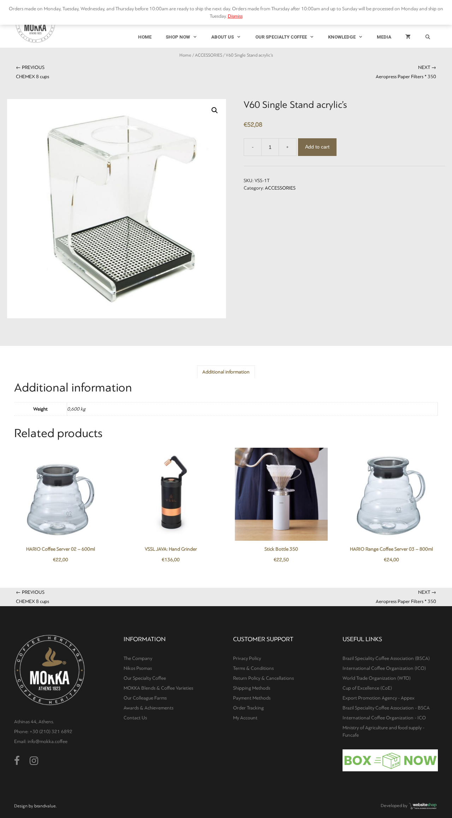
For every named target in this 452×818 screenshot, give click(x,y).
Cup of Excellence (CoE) (367, 688)
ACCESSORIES (208, 55)
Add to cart (317, 147)
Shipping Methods (251, 688)
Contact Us (135, 717)
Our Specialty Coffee (145, 678)
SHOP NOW (178, 37)
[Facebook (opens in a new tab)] (17, 761)
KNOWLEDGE (342, 37)
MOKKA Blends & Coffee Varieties (158, 688)
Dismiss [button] (235, 16)
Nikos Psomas (138, 668)
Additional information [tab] (226, 372)
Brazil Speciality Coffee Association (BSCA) (386, 658)
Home (185, 55)
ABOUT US (222, 37)
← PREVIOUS (32, 72)
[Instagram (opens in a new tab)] (34, 761)
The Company (138, 658)
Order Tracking (248, 707)
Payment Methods (251, 698)
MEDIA (384, 37)
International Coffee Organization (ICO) (384, 668)
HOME (144, 37)
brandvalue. (45, 806)
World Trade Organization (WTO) (377, 678)
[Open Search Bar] (428, 37)
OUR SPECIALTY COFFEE (281, 37)
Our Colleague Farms (145, 698)
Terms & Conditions (253, 668)
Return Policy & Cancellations (263, 678)
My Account (245, 717)
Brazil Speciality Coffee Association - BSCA (386, 707)
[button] (214, 110)
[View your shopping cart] (408, 37)
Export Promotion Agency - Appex (379, 698)
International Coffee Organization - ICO (384, 717)
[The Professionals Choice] (423, 808)
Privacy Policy (247, 658)
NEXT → (406, 72)
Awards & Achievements (148, 707)
